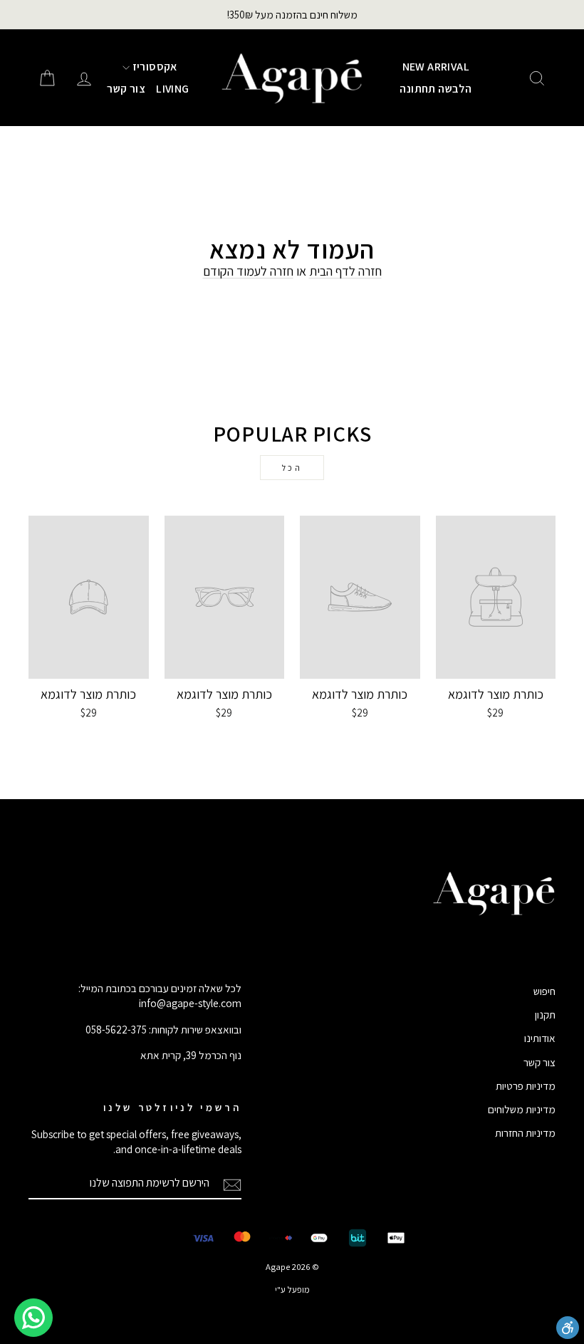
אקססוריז (153, 66)
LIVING (172, 88)
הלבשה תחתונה (435, 88)
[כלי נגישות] (567, 1327)
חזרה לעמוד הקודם (248, 271)
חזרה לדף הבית (345, 271)
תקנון (545, 1014)
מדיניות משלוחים (522, 1109)
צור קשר (126, 88)
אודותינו (540, 1038)
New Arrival (435, 66)
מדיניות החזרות (525, 1132)
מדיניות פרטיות (526, 1085)
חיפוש (544, 991)
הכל (292, 467)
